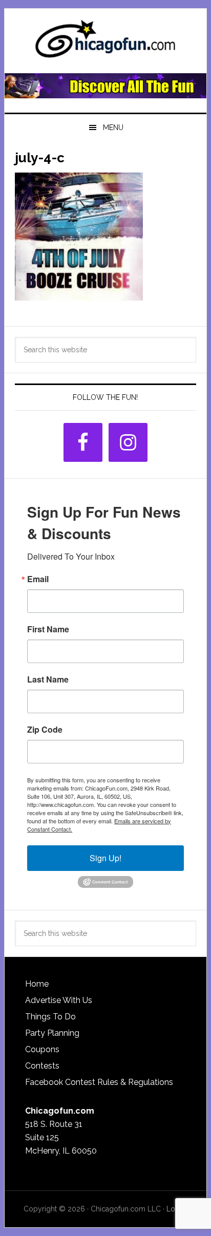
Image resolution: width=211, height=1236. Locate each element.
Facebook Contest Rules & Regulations (99, 1082)
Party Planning (52, 1033)
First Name (48, 629)
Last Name (48, 679)
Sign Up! (105, 858)
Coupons (42, 1049)
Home (37, 984)
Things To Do (50, 1016)
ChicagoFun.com (105, 42)
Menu (113, 127)
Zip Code (44, 730)
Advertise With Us (58, 1000)
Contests (42, 1066)
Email (38, 579)
